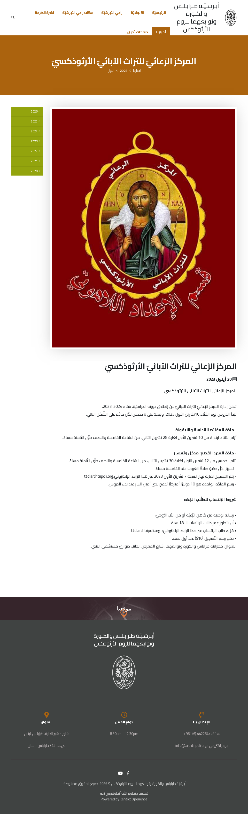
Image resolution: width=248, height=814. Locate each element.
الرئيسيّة (159, 12)
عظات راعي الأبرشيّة (77, 12)
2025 (34, 121)
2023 (124, 70)
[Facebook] (128, 773)
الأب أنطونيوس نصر (113, 793)
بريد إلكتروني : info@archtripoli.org (201, 745)
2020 (34, 171)
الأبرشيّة (137, 12)
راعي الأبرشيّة (112, 12)
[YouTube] (120, 773)
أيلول (111, 70)
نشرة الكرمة (44, 12)
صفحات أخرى (137, 32)
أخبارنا (161, 32)
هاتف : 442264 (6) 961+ (202, 733)
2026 (34, 111)
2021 (34, 161)
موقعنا (124, 608)
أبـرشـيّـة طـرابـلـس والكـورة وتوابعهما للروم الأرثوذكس (196, 17)
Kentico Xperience (133, 799)
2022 (34, 151)
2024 (34, 131)
